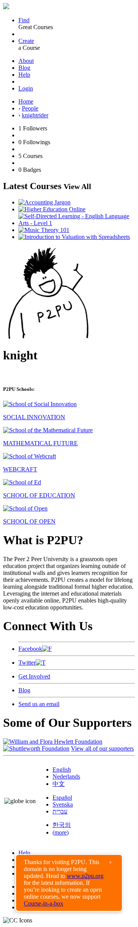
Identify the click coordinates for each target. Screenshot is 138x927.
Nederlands (66, 776)
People (30, 108)
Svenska (63, 804)
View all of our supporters (102, 748)
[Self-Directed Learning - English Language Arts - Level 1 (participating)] (76, 223)
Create (26, 41)
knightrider (35, 115)
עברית (60, 811)
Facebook (30, 648)
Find (24, 20)
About (26, 61)
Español (62, 797)
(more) (61, 832)
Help (24, 74)
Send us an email (38, 704)
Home (25, 101)
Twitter (27, 662)
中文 (59, 783)
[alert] (69, 883)
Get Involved (34, 676)
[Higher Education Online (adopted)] (51, 209)
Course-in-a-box (43, 903)
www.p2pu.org (85, 876)
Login (25, 88)
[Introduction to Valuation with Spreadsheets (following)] (74, 237)
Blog (24, 67)
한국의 (62, 825)
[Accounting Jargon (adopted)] (44, 202)
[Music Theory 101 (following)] (43, 230)
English (62, 769)
